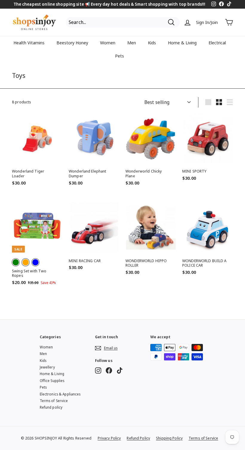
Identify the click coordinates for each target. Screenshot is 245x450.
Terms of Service (54, 400)
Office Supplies (52, 380)
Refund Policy (138, 438)
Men (131, 43)
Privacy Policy (109, 438)
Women (107, 43)
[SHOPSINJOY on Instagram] (98, 370)
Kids (152, 43)
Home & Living (182, 43)
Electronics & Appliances (60, 394)
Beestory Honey (72, 43)
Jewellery (47, 367)
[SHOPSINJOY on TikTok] (120, 370)
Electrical (217, 43)
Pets (119, 56)
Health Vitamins (29, 43)
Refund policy (51, 407)
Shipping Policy (169, 438)
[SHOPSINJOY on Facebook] (109, 370)
